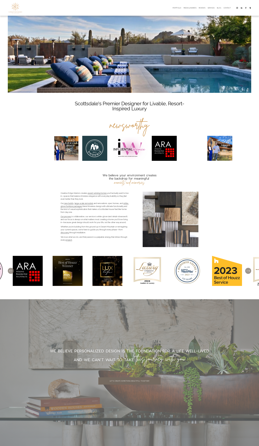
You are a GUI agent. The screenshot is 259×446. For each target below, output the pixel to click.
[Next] (248, 271)
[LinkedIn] (241, 8)
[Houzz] (250, 8)
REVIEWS (202, 8)
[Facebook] (246, 8)
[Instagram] (237, 8)
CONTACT (227, 8)
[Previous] (11, 271)
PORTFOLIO (177, 8)
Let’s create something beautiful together (129, 381)
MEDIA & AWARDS (190, 8)
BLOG (219, 8)
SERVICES (211, 8)
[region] (129, 271)
